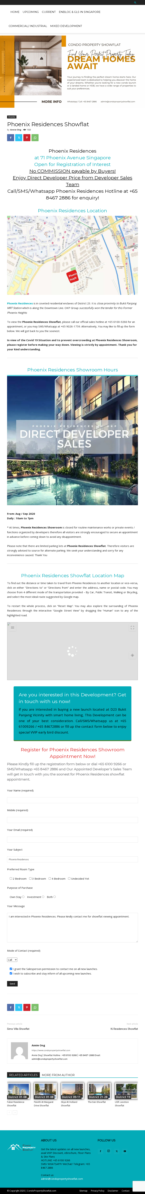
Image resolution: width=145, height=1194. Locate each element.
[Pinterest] (26, 137)
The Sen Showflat (97, 1102)
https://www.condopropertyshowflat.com (51, 1050)
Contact (125, 1190)
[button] (135, 2)
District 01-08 (17, 1097)
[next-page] (15, 1112)
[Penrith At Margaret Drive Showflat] (45, 1091)
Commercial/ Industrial (28, 26)
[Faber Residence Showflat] (18, 1091)
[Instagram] (108, 1151)
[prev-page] (9, 1112)
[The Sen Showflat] (99, 1091)
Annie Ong (15, 129)
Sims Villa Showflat (18, 1028)
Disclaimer (113, 1190)
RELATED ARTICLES (23, 1075)
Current (49, 12)
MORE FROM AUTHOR (58, 1075)
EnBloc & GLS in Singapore (79, 12)
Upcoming (31, 12)
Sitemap (83, 1190)
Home (14, 12)
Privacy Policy (97, 1190)
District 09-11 (71, 1097)
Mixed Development (66, 26)
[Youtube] (125, 1151)
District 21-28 (98, 1097)
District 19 (123, 1097)
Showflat (11, 117)
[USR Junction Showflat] (126, 1091)
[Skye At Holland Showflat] (72, 1091)
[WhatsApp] (35, 137)
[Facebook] (10, 137)
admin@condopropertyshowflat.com (62, 1178)
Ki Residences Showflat (124, 1028)
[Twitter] (18, 137)
